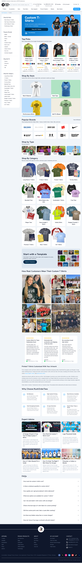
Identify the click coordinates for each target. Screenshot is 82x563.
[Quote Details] (33, 71)
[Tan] (40, 63)
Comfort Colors (7, 42)
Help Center (52, 546)
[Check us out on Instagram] (66, 555)
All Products (4, 12)
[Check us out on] (69, 555)
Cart (76, 4)
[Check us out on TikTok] (76, 555)
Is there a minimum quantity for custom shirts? (36, 486)
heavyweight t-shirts (29, 373)
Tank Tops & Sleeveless (9, 22)
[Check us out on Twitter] (62, 555)
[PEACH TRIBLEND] (70, 64)
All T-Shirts (6, 104)
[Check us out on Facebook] (59, 555)
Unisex (5, 61)
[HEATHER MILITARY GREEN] (34, 63)
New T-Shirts (7, 102)
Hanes (5, 38)
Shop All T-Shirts (36, 29)
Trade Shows (21, 544)
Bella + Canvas (7, 36)
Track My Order (53, 540)
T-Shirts (3, 538)
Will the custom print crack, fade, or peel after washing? (39, 510)
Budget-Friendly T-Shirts (9, 98)
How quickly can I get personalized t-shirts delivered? (38, 491)
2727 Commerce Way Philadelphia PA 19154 (73, 539)
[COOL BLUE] (49, 63)
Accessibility (4, 555)
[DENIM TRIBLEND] (73, 64)
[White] (43, 63)
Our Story (36, 540)
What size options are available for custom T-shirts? (38, 496)
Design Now (76, 9)
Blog (35, 542)
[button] (36, 289)
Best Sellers (60, 9)
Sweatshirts (4, 542)
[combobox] (21, 4)
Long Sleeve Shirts (8, 76)
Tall (5, 67)
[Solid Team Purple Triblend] (79, 64)
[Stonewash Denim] (42, 63)
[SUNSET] (29, 63)
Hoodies (3, 540)
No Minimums (21, 538)
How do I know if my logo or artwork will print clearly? (39, 520)
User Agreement (22, 555)
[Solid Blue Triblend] (75, 64)
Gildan (5, 34)
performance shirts (41, 373)
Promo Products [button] (44, 9)
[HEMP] (58, 64)
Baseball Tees (7, 84)
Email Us (70, 547)
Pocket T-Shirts (7, 80)
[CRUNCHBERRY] (55, 64)
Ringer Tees (7, 92)
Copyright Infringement (42, 555)
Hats (3, 544)
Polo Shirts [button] (25, 9)
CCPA (35, 555)
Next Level (6, 44)
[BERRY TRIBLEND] (68, 64)
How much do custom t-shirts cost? (33, 481)
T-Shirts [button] (4, 9)
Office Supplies (21, 546)
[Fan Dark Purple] (32, 63)
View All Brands (76, 119)
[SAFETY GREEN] (25, 63)
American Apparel (8, 53)
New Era (6, 51)
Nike (5, 40)
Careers (35, 544)
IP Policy (49, 555)
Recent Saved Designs (55, 542)
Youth (5, 65)
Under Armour (7, 49)
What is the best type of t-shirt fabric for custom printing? (39, 505)
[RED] (27, 63)
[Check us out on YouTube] (72, 555)
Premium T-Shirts (8, 100)
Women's (6, 63)
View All (36, 546)
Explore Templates (30, 262)
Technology (20, 548)
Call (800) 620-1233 (73, 542)
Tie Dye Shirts (7, 82)
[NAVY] (64, 64)
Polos (3, 546)
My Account (66, 4)
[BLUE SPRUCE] (60, 64)
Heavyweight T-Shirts (9, 94)
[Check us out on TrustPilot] (79, 555)
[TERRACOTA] (62, 64)
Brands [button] (52, 9)
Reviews (36, 538)
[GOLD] (45, 63)
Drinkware (20, 542)
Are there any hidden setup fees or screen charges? (38, 515)
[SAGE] (53, 64)
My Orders (52, 538)
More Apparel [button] (34, 9)
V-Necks (6, 78)
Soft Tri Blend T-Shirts (9, 24)
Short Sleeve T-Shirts (9, 20)
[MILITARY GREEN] (47, 63)
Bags (19, 540)
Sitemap (54, 555)
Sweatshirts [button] (12, 9)
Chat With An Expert (73, 545)
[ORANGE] (23, 63)
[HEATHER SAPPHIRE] (30, 63)
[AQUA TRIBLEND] (72, 64)
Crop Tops (6, 90)
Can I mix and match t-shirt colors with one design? (38, 501)
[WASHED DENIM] (57, 64)
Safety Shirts (7, 96)
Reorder (52, 544)
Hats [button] (19, 9)
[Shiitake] (38, 63)
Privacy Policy (30, 555)
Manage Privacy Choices (13, 555)
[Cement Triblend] (77, 64)
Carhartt (6, 46)
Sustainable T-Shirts (8, 88)
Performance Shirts (8, 26)
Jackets (3, 548)
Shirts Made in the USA (9, 86)
